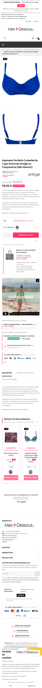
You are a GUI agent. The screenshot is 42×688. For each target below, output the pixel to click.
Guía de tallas (28, 220)
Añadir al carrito (26, 235)
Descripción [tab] (7, 373)
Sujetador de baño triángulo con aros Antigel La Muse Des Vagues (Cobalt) (11, 456)
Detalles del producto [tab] (25, 373)
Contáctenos (21, 18)
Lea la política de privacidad (9, 679)
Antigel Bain (11, 448)
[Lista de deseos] (36, 241)
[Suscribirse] (37, 573)
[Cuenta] (33, 38)
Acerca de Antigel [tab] (9, 379)
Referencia (6, 171)
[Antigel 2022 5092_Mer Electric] (17, 227)
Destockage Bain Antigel (11, 450)
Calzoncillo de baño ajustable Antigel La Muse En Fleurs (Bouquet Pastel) (31, 456)
